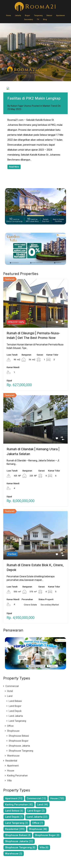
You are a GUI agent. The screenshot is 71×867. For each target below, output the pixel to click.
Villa (9, 780)
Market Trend (50, 105)
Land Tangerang (17, 720)
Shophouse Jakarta (19, 745)
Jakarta (18, 15)
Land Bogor (15, 705)
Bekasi (49, 15)
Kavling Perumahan (17, 775)
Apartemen (60, 15)
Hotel (10, 691)
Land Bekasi (15, 701)
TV (38, 19)
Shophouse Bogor (18, 740)
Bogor (27, 15)
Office (10, 725)
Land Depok (15, 710)
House (10, 770)
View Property (35, 318)
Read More (14, 167)
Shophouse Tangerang (21, 750)
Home (8, 15)
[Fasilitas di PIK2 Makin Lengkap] (35, 88)
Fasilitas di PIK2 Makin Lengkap (33, 98)
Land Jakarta (16, 715)
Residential (11, 760)
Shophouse (13, 730)
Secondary (28, 19)
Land (9, 696)
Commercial (12, 686)
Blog (45, 19)
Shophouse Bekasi (19, 735)
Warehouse (13, 755)
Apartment (13, 765)
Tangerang (38, 15)
